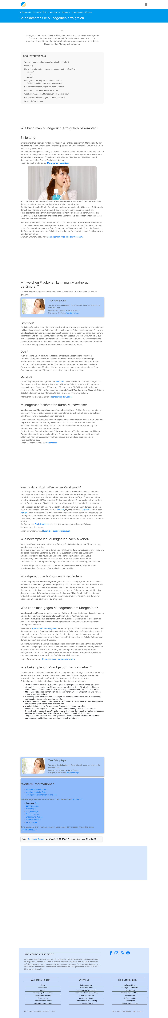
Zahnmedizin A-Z (29, 830)
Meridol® (30, 77)
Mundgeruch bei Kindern (36, 789)
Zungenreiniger (32, 811)
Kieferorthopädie (33, 819)
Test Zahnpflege (72, 313)
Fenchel (60, 510)
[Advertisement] (62, 113)
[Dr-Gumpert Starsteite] (23, 4)
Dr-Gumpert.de (25, 12)
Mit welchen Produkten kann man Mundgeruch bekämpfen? (50, 69)
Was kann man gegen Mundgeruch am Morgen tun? (46, 94)
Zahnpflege (31, 808)
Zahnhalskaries (32, 806)
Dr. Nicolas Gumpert (36, 839)
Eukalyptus (86, 510)
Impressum (137, 1011)
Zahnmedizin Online (40, 12)
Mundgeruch (66, 12)
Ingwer (24, 513)
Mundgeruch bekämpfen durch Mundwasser (43, 80)
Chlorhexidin (51, 443)
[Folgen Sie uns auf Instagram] (128, 953)
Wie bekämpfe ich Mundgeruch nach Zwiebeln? (44, 97)
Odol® (29, 74)
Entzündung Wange (34, 817)
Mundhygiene (55, 12)
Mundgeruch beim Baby (36, 792)
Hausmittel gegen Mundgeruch (56, 531)
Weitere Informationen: (34, 101)
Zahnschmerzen (32, 814)
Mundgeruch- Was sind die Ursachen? (65, 237)
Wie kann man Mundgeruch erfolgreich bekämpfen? (46, 62)
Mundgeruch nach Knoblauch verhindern (41, 90)
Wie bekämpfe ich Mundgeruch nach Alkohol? (44, 86)
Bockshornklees (42, 524)
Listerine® (30, 72)
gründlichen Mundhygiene (44, 628)
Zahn (37, 803)
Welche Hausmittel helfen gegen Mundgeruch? (44, 83)
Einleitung (28, 65)
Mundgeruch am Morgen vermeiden (58, 659)
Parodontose (31, 822)
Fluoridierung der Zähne (61, 397)
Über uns (116, 1011)
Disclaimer (126, 1011)
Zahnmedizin (77, 799)
